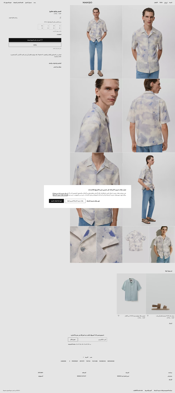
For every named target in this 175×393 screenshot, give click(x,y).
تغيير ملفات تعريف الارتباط (93, 201)
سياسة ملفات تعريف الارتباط (60, 195)
